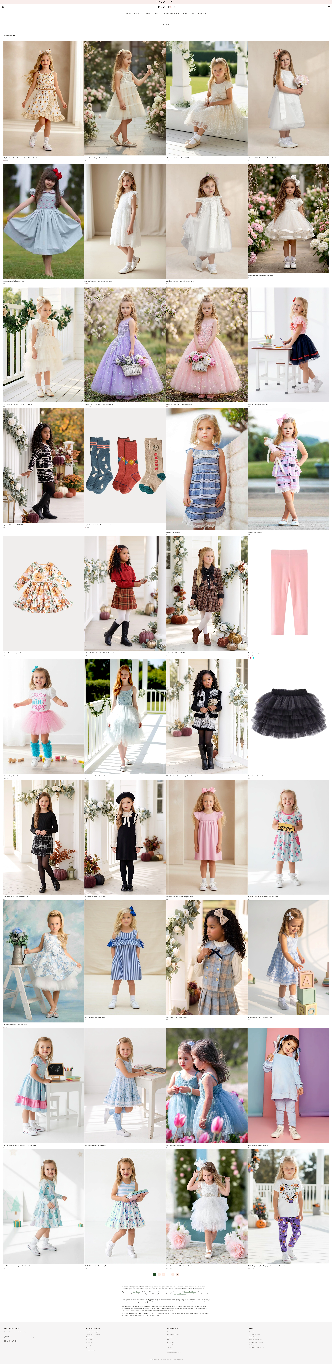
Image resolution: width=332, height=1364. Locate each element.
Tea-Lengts (89, 1345)
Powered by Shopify (177, 1359)
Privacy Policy (171, 1342)
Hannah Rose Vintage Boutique (162, 1359)
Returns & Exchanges (173, 1334)
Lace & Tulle (89, 1339)
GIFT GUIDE (198, 13)
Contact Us (170, 1350)
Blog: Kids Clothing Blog (255, 1339)
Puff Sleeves (89, 1342)
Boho (87, 1347)
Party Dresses (136, 1292)
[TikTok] (13, 1341)
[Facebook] (5, 1341)
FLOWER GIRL (152, 13)
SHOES (186, 13)
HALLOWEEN (170, 13)
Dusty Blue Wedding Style (93, 1332)
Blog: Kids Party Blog (254, 1337)
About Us (251, 1332)
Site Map (169, 1347)
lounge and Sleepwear (180, 1294)
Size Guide (170, 1337)
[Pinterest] (7, 1341)
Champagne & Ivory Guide (93, 1334)
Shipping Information (173, 1332)
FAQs (168, 1339)
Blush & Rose (89, 1337)
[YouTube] (16, 1341)
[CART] (329, 7)
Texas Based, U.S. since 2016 (256, 1347)
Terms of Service (171, 1345)
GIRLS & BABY (132, 13)
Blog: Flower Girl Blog (255, 1334)
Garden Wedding (90, 1350)
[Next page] (177, 1274)
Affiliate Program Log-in (174, 1352)
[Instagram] (10, 1341)
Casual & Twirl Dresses (190, 1292)
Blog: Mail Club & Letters (256, 1342)
